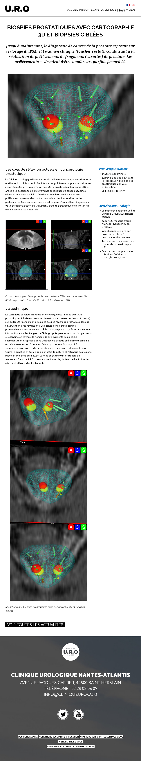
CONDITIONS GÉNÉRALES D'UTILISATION (59, 737)
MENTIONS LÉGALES (28, 737)
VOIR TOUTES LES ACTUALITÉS (35, 625)
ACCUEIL (72, 9)
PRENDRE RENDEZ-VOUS (70, 742)
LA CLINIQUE (108, 9)
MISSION (84, 9)
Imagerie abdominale (114, 174)
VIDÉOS (130, 9)
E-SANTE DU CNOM (85, 746)
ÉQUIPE (95, 9)
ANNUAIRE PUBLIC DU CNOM (60, 746)
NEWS (121, 9)
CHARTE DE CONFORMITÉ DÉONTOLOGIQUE (101, 737)
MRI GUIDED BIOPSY (113, 191)
